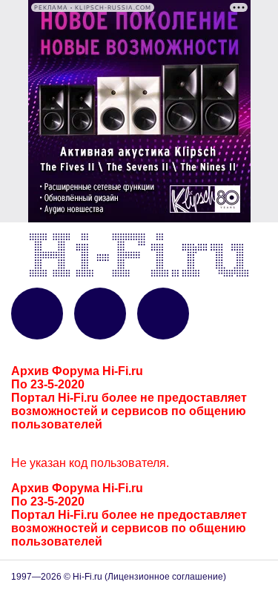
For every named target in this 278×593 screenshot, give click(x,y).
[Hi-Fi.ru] (139, 254)
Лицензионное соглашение (165, 577)
